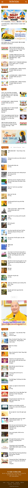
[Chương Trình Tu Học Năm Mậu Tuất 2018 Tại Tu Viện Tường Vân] (4, 394)
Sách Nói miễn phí (16, 484)
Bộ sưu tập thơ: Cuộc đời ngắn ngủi (17, 412)
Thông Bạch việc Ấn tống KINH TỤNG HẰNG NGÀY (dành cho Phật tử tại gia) (17, 447)
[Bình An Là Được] (4, 347)
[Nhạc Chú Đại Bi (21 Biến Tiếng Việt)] (4, 354)
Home (4, 482)
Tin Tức (2, 98)
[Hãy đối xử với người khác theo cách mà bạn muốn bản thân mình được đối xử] (4, 360)
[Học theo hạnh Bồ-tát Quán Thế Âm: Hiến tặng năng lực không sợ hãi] (4, 232)
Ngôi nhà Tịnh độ (12, 194)
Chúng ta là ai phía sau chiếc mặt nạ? (17, 158)
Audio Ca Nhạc (12, 342)
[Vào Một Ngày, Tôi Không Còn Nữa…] (4, 381)
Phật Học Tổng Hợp (17, 147)
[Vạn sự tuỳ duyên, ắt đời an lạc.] (4, 434)
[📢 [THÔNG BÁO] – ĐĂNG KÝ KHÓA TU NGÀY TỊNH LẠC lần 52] (4, 70)
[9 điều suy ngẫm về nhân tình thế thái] (4, 387)
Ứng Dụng (10, 484)
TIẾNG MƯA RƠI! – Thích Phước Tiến (16, 151)
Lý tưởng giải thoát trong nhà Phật (16, 201)
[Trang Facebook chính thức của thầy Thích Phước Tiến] (4, 400)
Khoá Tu (3, 21)
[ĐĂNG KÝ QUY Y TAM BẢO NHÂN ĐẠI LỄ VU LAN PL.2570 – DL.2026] (4, 63)
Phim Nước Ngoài (12, 335)
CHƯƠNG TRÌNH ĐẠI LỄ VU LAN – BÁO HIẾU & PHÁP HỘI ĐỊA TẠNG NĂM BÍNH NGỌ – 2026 (17, 56)
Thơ (8, 152)
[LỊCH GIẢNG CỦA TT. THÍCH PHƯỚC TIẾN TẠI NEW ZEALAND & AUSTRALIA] (14, 34)
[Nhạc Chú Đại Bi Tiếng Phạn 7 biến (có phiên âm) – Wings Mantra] (4, 341)
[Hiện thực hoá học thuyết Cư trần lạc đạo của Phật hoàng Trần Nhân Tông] (4, 182)
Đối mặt (9, 268)
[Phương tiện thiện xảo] (4, 167)
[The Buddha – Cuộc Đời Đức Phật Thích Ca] (4, 334)
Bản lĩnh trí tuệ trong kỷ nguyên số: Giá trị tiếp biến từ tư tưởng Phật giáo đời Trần (17, 262)
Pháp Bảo (17, 482)
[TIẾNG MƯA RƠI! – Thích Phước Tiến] (4, 153)
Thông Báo (11, 51)
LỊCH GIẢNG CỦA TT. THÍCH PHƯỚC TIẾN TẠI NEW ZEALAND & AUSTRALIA (9, 109)
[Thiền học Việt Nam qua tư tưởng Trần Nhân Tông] (4, 285)
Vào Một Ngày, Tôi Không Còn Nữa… (17, 379)
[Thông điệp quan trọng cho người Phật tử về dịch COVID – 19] (4, 420)
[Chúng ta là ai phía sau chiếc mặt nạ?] (4, 160)
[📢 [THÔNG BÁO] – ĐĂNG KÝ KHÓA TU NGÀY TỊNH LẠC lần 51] (4, 77)
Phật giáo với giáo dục (13, 275)
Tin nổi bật (4, 7)
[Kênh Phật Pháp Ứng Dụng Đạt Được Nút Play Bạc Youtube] (4, 454)
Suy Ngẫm (11, 363)
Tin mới (4, 89)
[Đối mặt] (4, 270)
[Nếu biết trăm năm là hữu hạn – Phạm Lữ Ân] (4, 368)
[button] (26, 2)
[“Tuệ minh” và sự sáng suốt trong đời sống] (4, 218)
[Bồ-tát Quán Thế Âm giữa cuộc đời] (4, 239)
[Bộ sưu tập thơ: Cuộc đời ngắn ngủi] (4, 413)
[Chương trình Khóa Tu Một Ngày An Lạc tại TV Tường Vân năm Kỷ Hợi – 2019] (4, 461)
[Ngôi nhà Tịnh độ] (4, 196)
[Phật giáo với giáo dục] (4, 277)
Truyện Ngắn (11, 369)
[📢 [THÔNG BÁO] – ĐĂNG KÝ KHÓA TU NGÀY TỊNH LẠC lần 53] (14, 16)
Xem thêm (13, 297)
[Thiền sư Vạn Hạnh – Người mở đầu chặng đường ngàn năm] (4, 210)
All (11, 147)
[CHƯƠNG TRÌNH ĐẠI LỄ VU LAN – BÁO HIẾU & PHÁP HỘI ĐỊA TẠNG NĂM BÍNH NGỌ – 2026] (4, 56)
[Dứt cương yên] (4, 225)
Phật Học (9, 211)
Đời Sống (9, 166)
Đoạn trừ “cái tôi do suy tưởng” (15, 187)
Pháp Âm (12, 482)
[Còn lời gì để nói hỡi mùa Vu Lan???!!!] (4, 374)
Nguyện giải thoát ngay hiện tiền (15, 290)
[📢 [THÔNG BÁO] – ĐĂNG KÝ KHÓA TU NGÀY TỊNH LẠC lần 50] (4, 83)
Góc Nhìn (9, 159)
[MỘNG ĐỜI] (4, 247)
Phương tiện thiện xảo (13, 165)
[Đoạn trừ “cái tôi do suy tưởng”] (4, 189)
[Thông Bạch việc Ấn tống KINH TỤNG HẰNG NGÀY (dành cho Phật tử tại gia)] (4, 447)
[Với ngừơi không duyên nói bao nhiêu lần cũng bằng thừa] (4, 440)
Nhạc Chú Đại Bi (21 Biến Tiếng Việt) (18, 352)
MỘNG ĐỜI (10, 244)
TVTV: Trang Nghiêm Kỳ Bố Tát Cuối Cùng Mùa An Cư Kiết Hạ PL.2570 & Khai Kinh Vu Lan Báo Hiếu (9, 117)
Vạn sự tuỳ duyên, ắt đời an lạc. (16, 432)
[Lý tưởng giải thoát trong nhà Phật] (4, 203)
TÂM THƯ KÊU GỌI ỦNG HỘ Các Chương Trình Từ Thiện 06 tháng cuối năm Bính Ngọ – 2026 (17, 49)
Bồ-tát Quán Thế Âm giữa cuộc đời (16, 237)
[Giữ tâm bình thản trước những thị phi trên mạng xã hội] (4, 174)
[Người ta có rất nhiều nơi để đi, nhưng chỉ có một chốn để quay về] (4, 407)
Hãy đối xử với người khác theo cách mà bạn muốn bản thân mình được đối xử (17, 360)
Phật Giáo (3, 40)
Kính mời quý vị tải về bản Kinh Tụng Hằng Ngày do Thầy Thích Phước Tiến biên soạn (17, 426)
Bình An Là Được (13, 345)
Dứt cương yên (11, 223)
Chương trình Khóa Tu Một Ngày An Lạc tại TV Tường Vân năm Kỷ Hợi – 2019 (17, 461)
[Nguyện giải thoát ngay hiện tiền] (4, 292)
